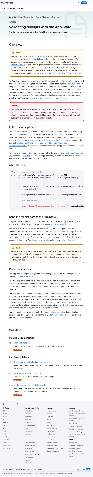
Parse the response (20, 269)
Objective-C (20, 165)
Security (27, 460)
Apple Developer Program (77, 411)
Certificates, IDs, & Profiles (55, 448)
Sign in (84, 2)
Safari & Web (28, 463)
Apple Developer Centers (76, 445)
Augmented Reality (30, 425)
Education (27, 434)
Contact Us (50, 431)
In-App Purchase (29, 445)
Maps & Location (29, 451)
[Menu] (90, 2)
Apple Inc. (17, 473)
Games (26, 440)
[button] (78, 2)
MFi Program (73, 423)
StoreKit (12, 17)
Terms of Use (40, 473)
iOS (3, 411)
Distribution (28, 431)
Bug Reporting (50, 434)
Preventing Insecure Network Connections (48, 98)
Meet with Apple (73, 442)
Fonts (26, 437)
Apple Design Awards (75, 451)
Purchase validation (19, 357)
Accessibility (28, 411)
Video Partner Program (76, 429)
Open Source (28, 457)
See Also (15, 330)
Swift (11, 165)
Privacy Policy (50, 473)
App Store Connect (52, 445)
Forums (48, 419)
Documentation (14, 8)
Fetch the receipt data (22, 127)
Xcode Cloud (6, 445)
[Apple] (3, 404)
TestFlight (5, 440)
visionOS (5, 422)
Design (26, 428)
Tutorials (49, 414)
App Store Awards (74, 448)
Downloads (49, 417)
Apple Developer (51, 443)
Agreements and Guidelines (65, 473)
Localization (28, 448)
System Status (50, 437)
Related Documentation (21, 337)
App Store (27, 419)
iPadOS (4, 414)
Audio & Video (28, 422)
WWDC (71, 457)
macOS (4, 417)
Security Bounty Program (76, 432)
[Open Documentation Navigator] (3, 8)
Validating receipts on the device (48, 59)
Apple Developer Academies (77, 454)
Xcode (4, 443)
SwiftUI (4, 434)
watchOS (5, 425)
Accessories (28, 414)
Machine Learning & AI (31, 454)
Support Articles (51, 428)
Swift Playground (7, 437)
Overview (15, 44)
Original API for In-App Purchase (31, 17)
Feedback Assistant (52, 451)
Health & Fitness (29, 443)
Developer (10, 404)
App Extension (28, 417)
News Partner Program (76, 426)
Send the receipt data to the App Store (32, 217)
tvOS (4, 419)
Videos (48, 422)
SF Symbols (6, 448)
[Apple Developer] (7, 2)
